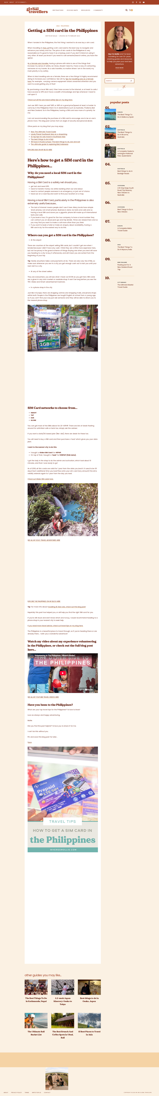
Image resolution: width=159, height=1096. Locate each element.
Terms (27, 1092)
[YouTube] (143, 2)
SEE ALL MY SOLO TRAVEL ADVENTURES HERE (44, 540)
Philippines (65, 26)
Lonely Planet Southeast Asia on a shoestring (49, 134)
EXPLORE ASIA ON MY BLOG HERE (40, 150)
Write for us (36, 1092)
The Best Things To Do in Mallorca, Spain (126, 115)
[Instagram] (132, 2)
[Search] (131, 81)
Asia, (45, 48)
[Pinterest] (140, 2)
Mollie (55, 36)
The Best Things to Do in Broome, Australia (125, 134)
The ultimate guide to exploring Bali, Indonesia (49, 144)
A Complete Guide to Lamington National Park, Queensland (126, 153)
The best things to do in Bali (42, 139)
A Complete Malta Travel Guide (125, 229)
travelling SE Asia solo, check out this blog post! (67, 607)
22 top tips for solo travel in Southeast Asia (48, 137)
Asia (58, 26)
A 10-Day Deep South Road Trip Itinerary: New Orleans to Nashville (126, 191)
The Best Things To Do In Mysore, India (125, 248)
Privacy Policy (16, 1092)
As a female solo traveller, (38, 63)
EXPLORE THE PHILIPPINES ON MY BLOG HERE (44, 601)
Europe (120, 112)
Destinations (58, 10)
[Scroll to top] (151, 1091)
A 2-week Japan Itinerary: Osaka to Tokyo (63, 1001)
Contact (47, 1092)
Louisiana (121, 185)
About (11, 2)
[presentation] (36, 987)
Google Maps (72, 10)
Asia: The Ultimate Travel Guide (43, 132)
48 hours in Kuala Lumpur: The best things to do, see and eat (55, 142)
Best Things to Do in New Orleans (125, 210)
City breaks (122, 282)
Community (98, 10)
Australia (121, 130)
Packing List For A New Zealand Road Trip (125, 267)
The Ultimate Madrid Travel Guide (125, 286)
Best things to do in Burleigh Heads (125, 172)
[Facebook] (136, 2)
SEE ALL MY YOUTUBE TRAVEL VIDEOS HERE (43, 697)
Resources (85, 10)
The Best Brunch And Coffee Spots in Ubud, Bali (62, 1034)
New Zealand (122, 262)
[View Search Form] (126, 10)
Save (30, 742)
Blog (6, 2)
